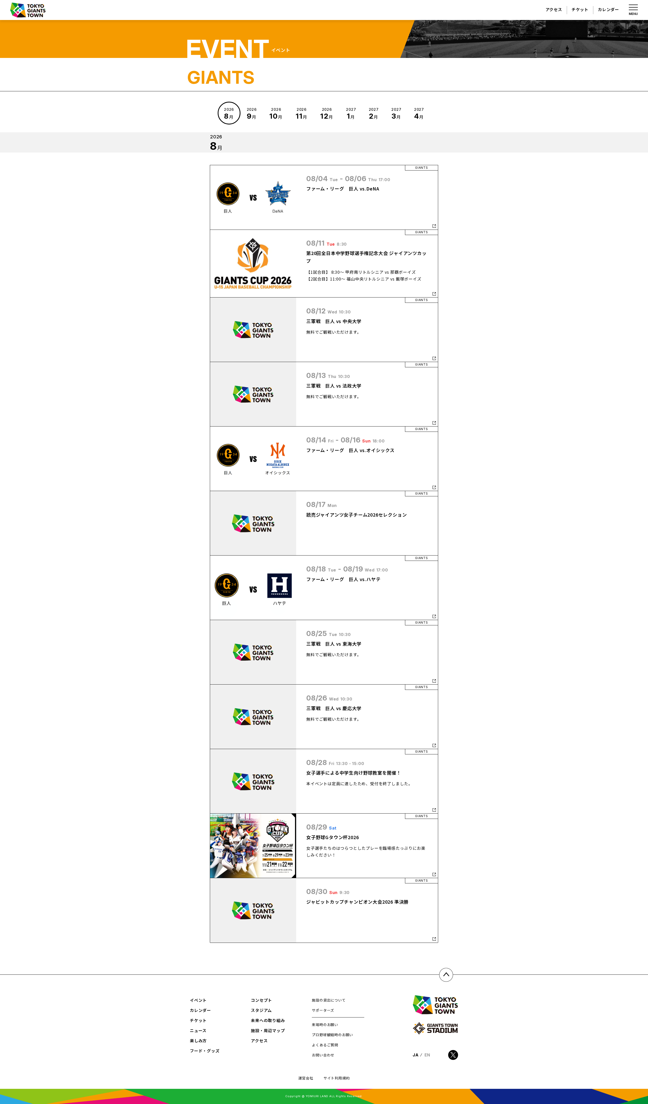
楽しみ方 (198, 1040)
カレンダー (608, 9)
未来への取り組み (268, 1020)
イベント (198, 1000)
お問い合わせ (323, 1054)
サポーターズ (323, 1010)
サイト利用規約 (336, 1077)
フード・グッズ (205, 1051)
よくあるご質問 (325, 1044)
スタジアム (261, 1010)
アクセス (553, 9)
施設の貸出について (329, 1000)
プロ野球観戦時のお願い (332, 1034)
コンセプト (261, 1000)
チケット (580, 9)
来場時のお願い (325, 1024)
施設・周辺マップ (268, 1030)
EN (427, 1054)
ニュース (198, 1030)
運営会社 (305, 1077)
